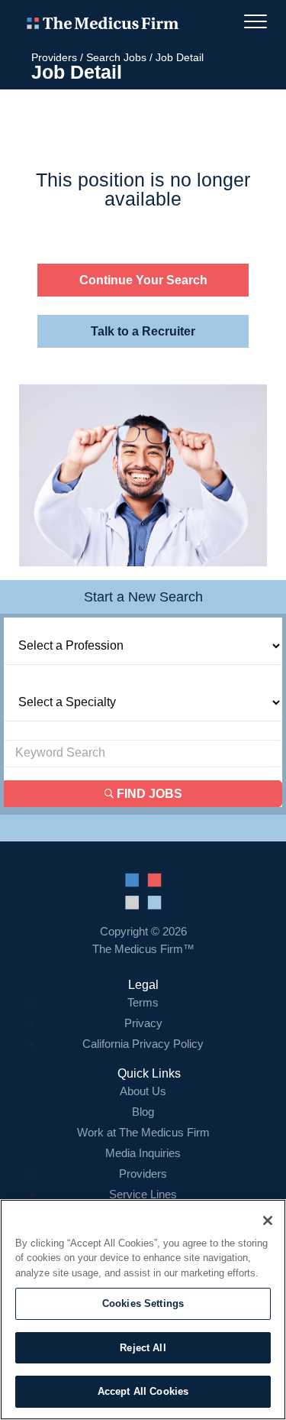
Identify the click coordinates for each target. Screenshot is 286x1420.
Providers (54, 57)
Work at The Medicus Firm (143, 1132)
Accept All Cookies (143, 1391)
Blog (143, 1111)
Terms (143, 1002)
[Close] (267, 1220)
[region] (143, 1309)
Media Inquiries (143, 1152)
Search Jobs (116, 57)
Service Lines (143, 1194)
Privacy (143, 1022)
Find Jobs (148, 793)
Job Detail (180, 57)
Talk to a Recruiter (143, 331)
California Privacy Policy (143, 1043)
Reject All (142, 1348)
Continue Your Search (143, 280)
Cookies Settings (143, 1303)
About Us (143, 1090)
